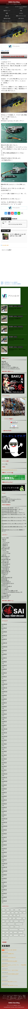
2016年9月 (4, 785)
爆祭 (3, 935)
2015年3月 (4, 852)
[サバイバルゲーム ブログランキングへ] (14, 423)
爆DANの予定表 (7, 18)
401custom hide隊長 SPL (14, 318)
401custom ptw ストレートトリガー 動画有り (12, 529)
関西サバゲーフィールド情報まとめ (10, 367)
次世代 (15, 932)
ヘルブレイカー (5, 926)
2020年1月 (4, 639)
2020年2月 (4, 635)
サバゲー (21, 921)
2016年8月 (4, 788)
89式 (3, 909)
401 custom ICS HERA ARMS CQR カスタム (12, 526)
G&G (24, 912)
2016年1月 (4, 815)
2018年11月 (4, 687)
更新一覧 (7, 15)
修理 (7, 245)
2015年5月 (4, 845)
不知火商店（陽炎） (6, 502)
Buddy (4, 912)
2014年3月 (4, 897)
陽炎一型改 (22, 935)
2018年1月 (4, 725)
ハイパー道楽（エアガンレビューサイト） (11, 499)
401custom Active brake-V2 (15, 328)
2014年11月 (4, 867)
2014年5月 (4, 889)
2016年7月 (4, 792)
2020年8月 (4, 631)
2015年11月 (4, 822)
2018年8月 (4, 699)
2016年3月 (4, 807)
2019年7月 (4, 658)
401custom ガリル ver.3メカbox (16, 349)
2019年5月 (4, 665)
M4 (14, 915)
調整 (7, 935)
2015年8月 (4, 833)
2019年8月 (4, 654)
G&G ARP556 (5, 915)
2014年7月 (4, 882)
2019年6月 (4, 661)
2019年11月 (4, 643)
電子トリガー (5, 938)
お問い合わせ (21, 18)
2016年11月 (4, 777)
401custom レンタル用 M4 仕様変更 (13, 284)
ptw (14, 918)
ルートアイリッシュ (13, 929)
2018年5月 (4, 710)
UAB (3, 921)
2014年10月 (4, 871)
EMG (17, 912)
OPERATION (5, 918)
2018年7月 (4, 702)
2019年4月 (4, 669)
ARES (8, 909)
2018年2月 (4, 721)
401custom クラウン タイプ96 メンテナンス (12, 523)
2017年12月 (4, 729)
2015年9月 (4, 830)
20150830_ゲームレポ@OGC (11, 282)
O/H (18, 915)
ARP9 (12, 909)
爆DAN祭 (4, 361)
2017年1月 (4, 770)
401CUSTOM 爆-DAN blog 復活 (16, 339)
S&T (24, 918)
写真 (21, 10)
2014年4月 (4, 893)
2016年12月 (4, 773)
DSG (12, 912)
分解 (7, 932)
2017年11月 (4, 732)
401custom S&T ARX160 (14, 308)
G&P (11, 915)
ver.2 (7, 921)
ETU (20, 912)
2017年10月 (4, 736)
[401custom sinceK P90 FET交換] (15, 213)
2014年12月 (4, 863)
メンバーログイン (21, 21)
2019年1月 (4, 680)
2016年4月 (4, 803)
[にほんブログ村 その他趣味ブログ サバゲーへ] (14, 426)
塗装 (11, 932)
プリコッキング (19, 923)
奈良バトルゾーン (6, 497)
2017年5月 (4, 755)
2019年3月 (4, 673)
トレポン (4, 923)
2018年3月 (4, 717)
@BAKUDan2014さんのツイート (9, 469)
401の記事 (4, 245)
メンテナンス (5, 929)
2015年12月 (4, 818)
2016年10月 (4, 781)
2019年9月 (4, 650)
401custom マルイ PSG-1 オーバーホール (11, 517)
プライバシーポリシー (7, 21)
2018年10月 (4, 691)
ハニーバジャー (11, 923)
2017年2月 (4, 766)
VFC (11, 921)
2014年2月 (4, 901)
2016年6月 (4, 796)
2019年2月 (4, 676)
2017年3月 (4, 762)
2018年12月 (4, 684)
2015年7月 (4, 837)
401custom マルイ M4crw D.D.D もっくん (12, 514)
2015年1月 (4, 859)
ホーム (7, 7)
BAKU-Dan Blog (14, 2)
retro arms (19, 918)
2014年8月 (4, 878)
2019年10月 (4, 646)
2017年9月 (4, 740)
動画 (7, 13)
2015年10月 (4, 826)
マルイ (12, 926)
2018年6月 (4, 706)
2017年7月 (4, 747)
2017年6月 (4, 751)
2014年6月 (4, 886)
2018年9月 (4, 695)
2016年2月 (4, 811)
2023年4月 (4, 624)
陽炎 (11, 935)
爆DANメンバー (7, 10)
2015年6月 (4, 841)
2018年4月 (4, 714)
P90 (10, 918)
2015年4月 (4, 848)
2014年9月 (4, 874)
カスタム (21, 13)
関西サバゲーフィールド (21, 15)
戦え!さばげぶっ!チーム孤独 (8, 500)
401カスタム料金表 (6, 365)
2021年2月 (4, 628)
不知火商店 (22, 929)
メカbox (16, 926)
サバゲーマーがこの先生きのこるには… (21, 7)
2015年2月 (4, 856)
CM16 (8, 912)
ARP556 (16, 909)
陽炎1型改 (16, 935)
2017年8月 (4, 744)
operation (4, 496)
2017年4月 (4, 759)
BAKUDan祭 (23, 909)
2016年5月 (4, 800)
